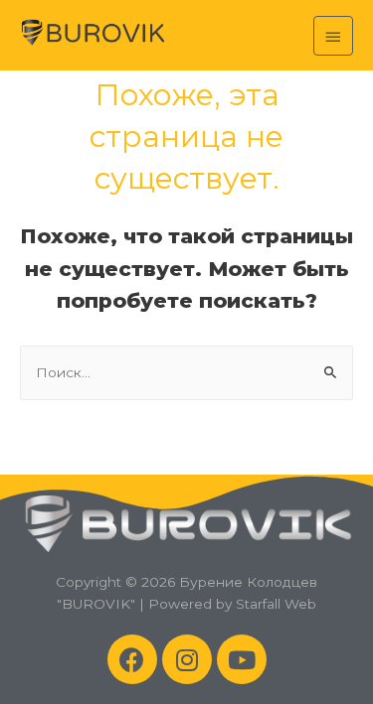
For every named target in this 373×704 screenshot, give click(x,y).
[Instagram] (187, 659)
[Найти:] (186, 372)
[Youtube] (242, 659)
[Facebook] (132, 659)
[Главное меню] (333, 36)
